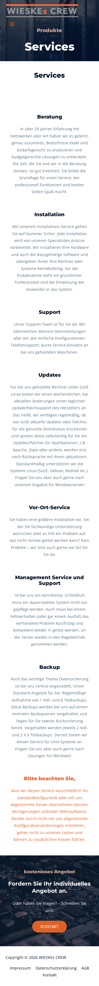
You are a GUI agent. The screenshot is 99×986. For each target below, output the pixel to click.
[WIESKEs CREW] (42, 11)
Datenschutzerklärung (56, 968)
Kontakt (50, 974)
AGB (85, 968)
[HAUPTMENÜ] (12, 24)
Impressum (20, 968)
